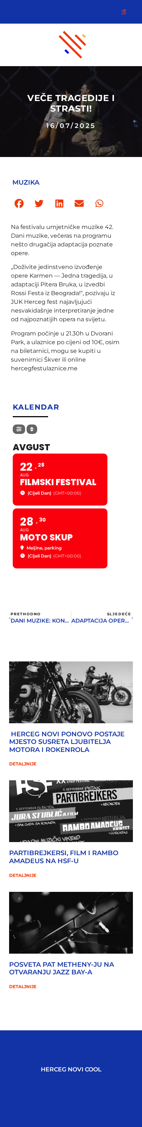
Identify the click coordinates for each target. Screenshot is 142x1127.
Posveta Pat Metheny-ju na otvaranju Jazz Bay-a (61, 969)
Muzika (25, 182)
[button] (19, 204)
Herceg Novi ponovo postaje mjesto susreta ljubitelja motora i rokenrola (67, 742)
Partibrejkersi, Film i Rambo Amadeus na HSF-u (63, 857)
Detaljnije (22, 763)
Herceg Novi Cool (71, 1069)
